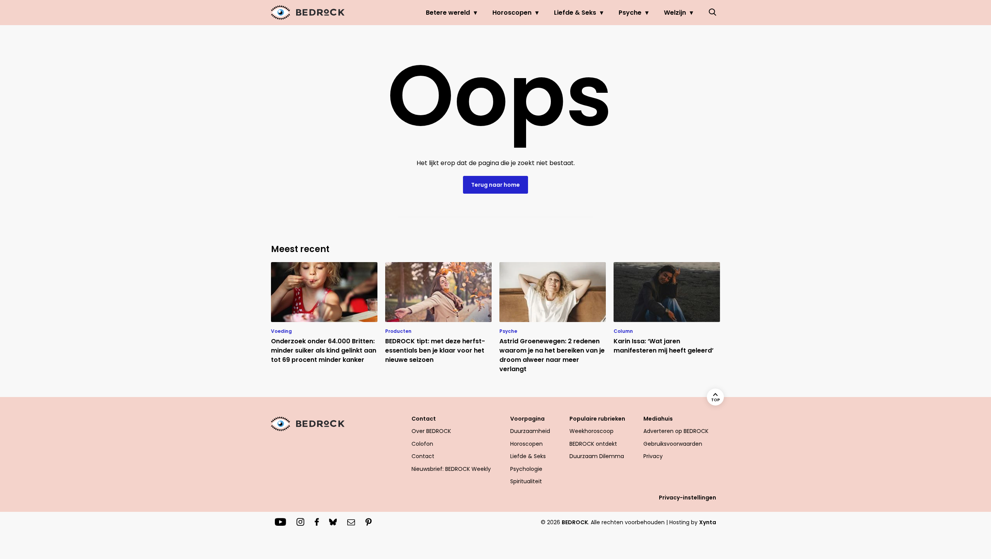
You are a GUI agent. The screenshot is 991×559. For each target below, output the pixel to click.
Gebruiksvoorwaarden (672, 444)
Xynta (707, 522)
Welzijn (675, 12)
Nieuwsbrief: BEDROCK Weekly (451, 469)
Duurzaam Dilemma (596, 456)
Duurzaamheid (530, 431)
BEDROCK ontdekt (593, 444)
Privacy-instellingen (687, 497)
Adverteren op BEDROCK (675, 431)
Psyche (630, 12)
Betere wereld (448, 12)
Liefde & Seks (575, 12)
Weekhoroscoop (591, 431)
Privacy (653, 456)
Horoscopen (512, 12)
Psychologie (526, 469)
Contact (422, 456)
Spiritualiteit (526, 481)
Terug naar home (495, 185)
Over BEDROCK (431, 431)
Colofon (422, 444)
